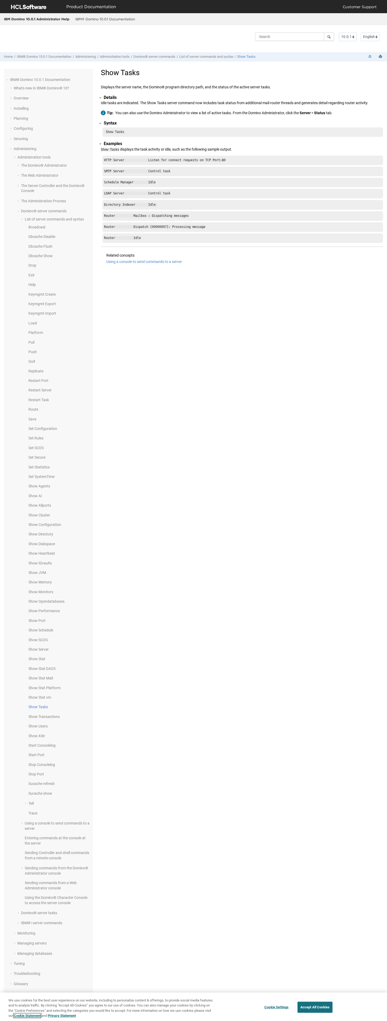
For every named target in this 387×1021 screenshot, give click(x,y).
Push (32, 352)
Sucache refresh (41, 784)
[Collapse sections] (370, 57)
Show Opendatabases (46, 601)
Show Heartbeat (41, 553)
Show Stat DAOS (42, 669)
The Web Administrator (39, 175)
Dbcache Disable (41, 236)
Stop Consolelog (41, 765)
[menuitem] (105, 19)
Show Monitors (40, 592)
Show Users (38, 726)
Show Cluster (39, 515)
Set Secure (37, 457)
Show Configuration (44, 525)
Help (32, 284)
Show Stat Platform (44, 688)
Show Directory (40, 534)
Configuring (23, 128)
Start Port (36, 755)
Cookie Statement (27, 1016)
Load (32, 323)
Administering (85, 57)
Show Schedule (40, 630)
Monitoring (26, 933)
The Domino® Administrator (44, 165)
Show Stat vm (39, 697)
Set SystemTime (41, 476)
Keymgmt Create (42, 294)
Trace (32, 813)
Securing (21, 139)
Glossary (21, 984)
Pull (31, 342)
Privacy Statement (62, 1016)
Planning (21, 118)
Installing (21, 108)
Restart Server (40, 390)
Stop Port (36, 774)
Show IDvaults (40, 563)
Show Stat (36, 659)
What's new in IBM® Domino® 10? (41, 88)
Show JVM (37, 573)
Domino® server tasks (39, 913)
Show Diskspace (41, 544)
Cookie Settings (276, 1007)
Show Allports (39, 505)
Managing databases (34, 953)
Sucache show (40, 793)
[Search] (329, 36)
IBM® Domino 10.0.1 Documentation (105, 19)
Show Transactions (44, 717)
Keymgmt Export (42, 304)
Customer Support (360, 7)
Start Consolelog (42, 745)
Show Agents (39, 486)
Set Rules (35, 438)
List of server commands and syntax (206, 57)
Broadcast (37, 227)
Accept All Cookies (315, 1007)
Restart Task (38, 400)
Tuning (19, 963)
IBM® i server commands (41, 923)
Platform (35, 332)
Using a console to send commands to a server (144, 262)
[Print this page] (381, 57)
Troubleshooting (27, 973)
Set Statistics (39, 467)
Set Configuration (42, 428)
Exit (31, 275)
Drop (32, 265)
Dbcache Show (40, 256)
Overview (21, 98)
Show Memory (40, 582)
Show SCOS (38, 640)
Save (32, 419)
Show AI (35, 496)
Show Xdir (36, 736)
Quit (31, 361)
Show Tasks (246, 57)
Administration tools (115, 57)
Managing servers (32, 943)
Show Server (38, 649)
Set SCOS (36, 448)
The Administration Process (43, 201)
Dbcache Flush (40, 246)
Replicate (35, 371)
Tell (31, 803)
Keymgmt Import (42, 313)
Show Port (37, 621)
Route (33, 409)
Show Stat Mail (40, 678)
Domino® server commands (154, 57)
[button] (8, 80)
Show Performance (44, 611)
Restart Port (38, 380)
